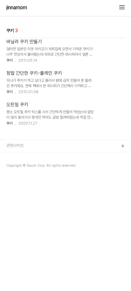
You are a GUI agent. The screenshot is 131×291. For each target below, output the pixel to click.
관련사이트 (15, 145)
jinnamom (16, 7)
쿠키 (9, 60)
